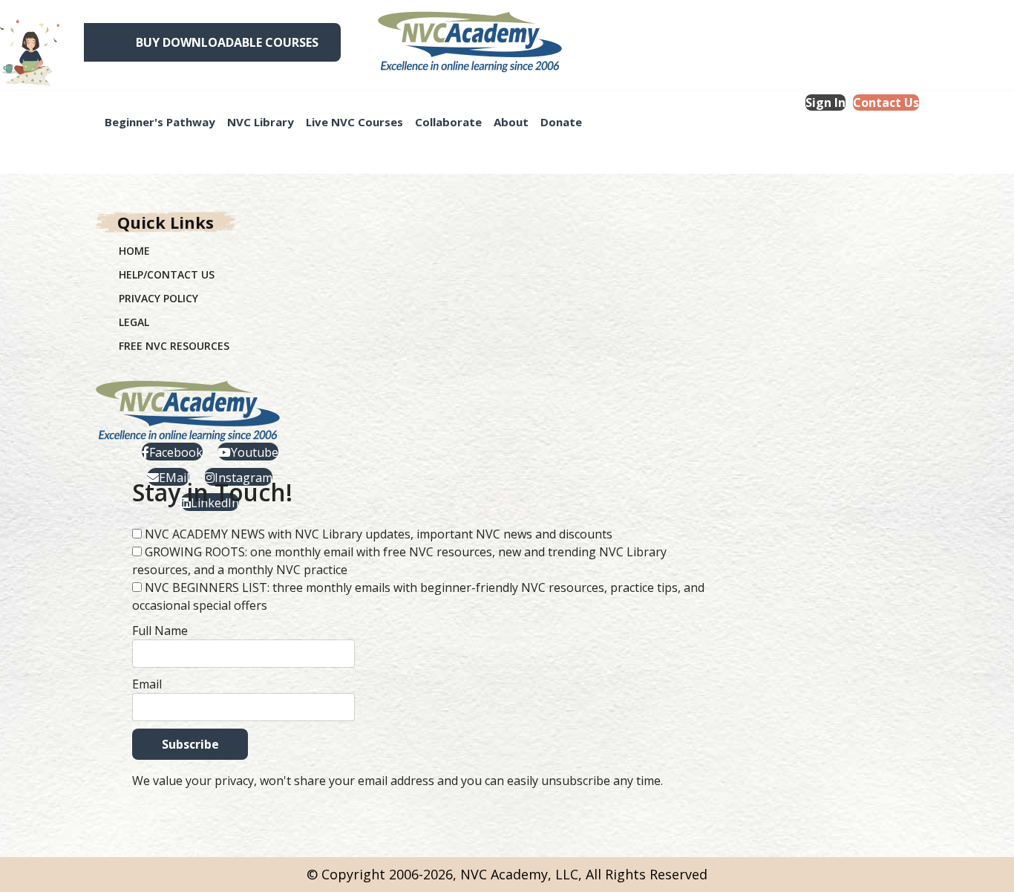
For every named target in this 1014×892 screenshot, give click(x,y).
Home (134, 251)
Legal (134, 322)
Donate (561, 121)
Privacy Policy (158, 298)
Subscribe (190, 744)
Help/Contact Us (167, 274)
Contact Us (886, 102)
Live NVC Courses (354, 121)
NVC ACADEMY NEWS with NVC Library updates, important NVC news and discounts (378, 534)
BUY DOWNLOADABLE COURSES (227, 42)
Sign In (825, 102)
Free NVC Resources (174, 346)
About (511, 121)
